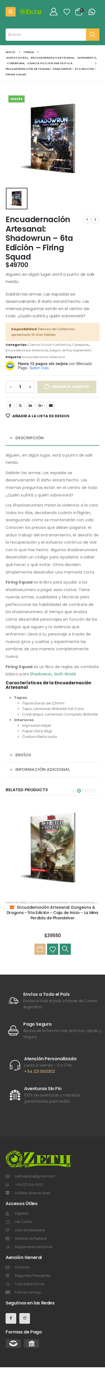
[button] (73, 790)
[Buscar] (92, 34)
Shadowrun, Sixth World (53, 674)
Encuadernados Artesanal (27, 350)
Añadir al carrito (70, 386)
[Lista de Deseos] (67, 12)
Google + (40, 405)
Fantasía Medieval (82, 902)
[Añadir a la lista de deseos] (52, 949)
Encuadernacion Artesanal (43, 357)
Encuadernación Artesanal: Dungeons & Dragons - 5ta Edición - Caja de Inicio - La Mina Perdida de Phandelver (52, 913)
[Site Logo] (30, 12)
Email (50, 405)
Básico (25, 902)
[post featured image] (52, 848)
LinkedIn (30, 405)
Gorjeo (20, 405)
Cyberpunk (80, 344)
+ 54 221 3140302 (39, 1071)
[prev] (87, 220)
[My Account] (53, 12)
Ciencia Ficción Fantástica (49, 344)
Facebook (10, 405)
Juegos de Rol (60, 350)
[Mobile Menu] (11, 11)
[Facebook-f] (11, 1318)
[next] (95, 220)
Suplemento (82, 350)
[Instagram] (24, 1318)
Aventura (12, 902)
